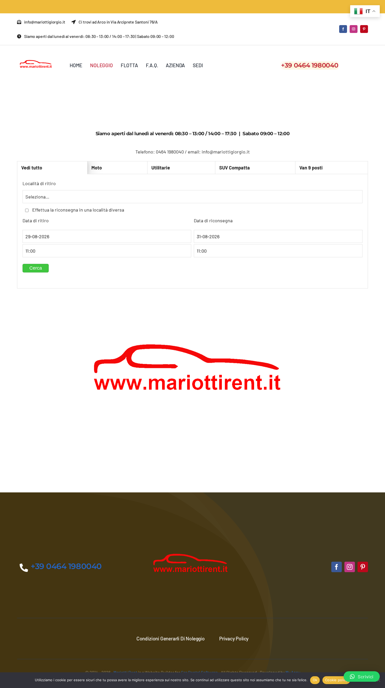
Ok (315, 680)
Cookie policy (336, 680)
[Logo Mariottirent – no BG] (36, 53)
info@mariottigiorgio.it (226, 152)
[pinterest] (364, 29)
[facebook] (343, 29)
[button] (362, 676)
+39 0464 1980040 (309, 65)
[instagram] (354, 29)
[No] (378, 680)
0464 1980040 (170, 152)
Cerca (35, 268)
